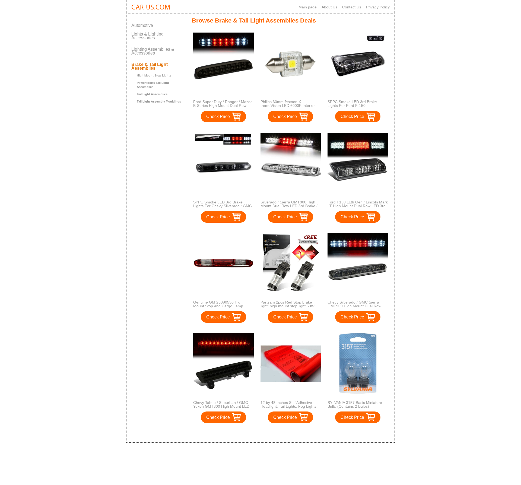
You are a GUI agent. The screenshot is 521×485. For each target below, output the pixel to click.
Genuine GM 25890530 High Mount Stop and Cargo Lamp (218, 304)
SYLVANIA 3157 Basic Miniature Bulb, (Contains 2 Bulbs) (355, 404)
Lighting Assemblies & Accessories (152, 51)
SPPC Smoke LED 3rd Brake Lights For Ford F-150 (352, 104)
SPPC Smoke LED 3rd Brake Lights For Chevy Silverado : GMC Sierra (222, 206)
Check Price (218, 116)
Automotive (142, 25)
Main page (307, 7)
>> (300, 432)
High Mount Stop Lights (154, 75)
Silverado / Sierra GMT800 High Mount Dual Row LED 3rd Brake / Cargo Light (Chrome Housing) (288, 206)
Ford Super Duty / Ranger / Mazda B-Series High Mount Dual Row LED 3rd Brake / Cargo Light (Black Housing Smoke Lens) (223, 107)
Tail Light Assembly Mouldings (159, 101)
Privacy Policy (378, 7)
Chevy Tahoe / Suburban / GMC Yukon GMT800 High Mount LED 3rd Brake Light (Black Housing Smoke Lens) (221, 408)
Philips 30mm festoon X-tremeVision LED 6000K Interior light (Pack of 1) (287, 105)
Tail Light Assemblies (152, 94)
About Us (329, 7)
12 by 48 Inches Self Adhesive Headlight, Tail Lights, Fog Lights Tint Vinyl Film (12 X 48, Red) (288, 406)
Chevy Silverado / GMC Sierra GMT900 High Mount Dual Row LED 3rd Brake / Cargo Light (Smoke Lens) (354, 308)
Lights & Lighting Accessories (147, 36)
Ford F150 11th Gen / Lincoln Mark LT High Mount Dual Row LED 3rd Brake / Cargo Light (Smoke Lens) (358, 206)
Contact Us (351, 7)
